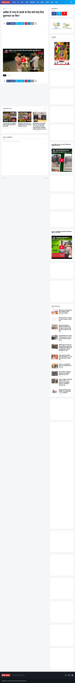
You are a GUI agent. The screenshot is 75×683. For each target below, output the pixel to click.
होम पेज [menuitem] (14, 2)
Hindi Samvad (14, 680)
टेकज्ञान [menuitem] (42, 2)
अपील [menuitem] (56, 2)
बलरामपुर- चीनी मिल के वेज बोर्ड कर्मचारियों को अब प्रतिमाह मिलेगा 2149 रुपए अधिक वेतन (65, 391)
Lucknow (8, 8)
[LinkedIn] (29, 23)
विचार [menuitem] (52, 2)
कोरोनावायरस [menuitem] (32, 2)
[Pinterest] (26, 23)
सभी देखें (45, 108)
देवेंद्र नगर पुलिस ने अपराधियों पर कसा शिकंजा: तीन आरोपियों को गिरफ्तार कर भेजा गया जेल (65, 373)
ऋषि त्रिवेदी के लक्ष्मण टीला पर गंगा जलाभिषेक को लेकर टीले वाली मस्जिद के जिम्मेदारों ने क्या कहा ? (24, 125)
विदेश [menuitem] (27, 2)
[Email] (32, 23)
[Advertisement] (24, 38)
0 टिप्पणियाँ (16, 19)
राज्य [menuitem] (22, 2)
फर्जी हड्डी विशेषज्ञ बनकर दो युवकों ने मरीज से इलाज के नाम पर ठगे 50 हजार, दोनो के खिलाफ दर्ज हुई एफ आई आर (65, 338)
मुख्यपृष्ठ (4, 8)
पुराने (46, 178)
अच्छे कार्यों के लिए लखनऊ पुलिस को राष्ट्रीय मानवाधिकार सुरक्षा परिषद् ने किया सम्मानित (9, 125)
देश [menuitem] (18, 2)
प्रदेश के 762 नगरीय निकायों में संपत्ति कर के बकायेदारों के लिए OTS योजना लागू (65, 366)
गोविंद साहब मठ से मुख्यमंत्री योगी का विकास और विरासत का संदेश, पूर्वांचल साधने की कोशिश (65, 311)
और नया (3, 178)
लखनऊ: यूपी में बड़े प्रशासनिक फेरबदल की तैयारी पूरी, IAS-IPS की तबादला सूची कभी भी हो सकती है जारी (65, 357)
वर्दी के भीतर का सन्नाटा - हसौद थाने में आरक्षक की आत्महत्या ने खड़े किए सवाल (65, 319)
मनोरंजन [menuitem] (47, 2)
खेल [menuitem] (38, 2)
